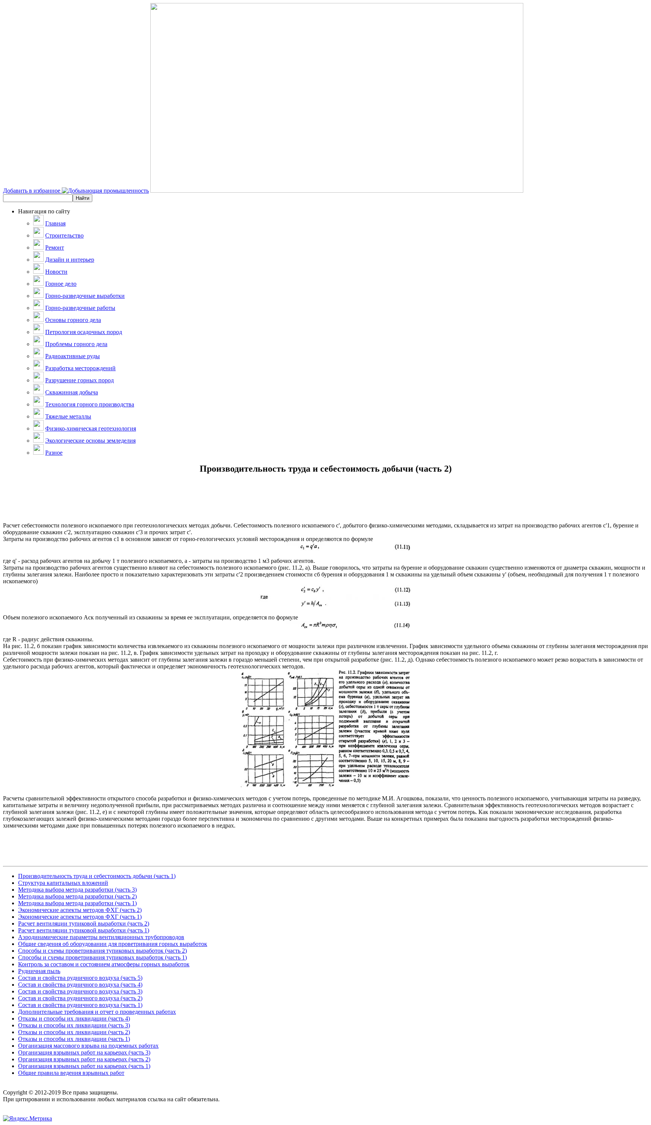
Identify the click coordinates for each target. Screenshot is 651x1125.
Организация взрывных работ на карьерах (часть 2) (84, 1059)
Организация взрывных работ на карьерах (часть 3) (84, 1052)
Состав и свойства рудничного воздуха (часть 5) (80, 978)
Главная (55, 223)
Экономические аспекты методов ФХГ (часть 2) (80, 910)
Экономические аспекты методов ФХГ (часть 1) (80, 916)
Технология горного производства (89, 404)
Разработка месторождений (80, 368)
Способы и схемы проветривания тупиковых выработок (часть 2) (102, 950)
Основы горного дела (73, 320)
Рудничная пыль (39, 971)
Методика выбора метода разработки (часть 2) (77, 896)
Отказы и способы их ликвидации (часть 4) (74, 1018)
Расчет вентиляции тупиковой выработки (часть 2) (83, 923)
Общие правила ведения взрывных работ (71, 1073)
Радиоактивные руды (72, 356)
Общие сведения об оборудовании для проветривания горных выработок (112, 944)
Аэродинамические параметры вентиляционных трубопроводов (101, 937)
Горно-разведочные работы (80, 308)
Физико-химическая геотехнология (90, 428)
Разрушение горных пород (79, 380)
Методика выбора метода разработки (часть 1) (77, 903)
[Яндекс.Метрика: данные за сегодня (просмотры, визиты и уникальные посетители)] (27, 1118)
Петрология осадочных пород (83, 332)
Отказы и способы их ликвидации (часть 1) (74, 1039)
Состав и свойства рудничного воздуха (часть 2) (80, 998)
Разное (54, 452)
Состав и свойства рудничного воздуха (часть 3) (80, 991)
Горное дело (60, 283)
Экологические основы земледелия (90, 440)
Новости (56, 271)
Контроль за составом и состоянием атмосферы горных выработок (103, 964)
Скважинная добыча (71, 392)
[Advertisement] (325, 505)
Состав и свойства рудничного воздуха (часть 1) (80, 1005)
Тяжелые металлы (68, 416)
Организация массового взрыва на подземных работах (88, 1045)
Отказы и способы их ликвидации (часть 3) (74, 1025)
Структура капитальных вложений (63, 883)
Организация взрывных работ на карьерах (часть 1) (84, 1066)
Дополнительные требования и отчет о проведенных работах (97, 1012)
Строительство (64, 235)
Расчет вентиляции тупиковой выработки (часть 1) (83, 930)
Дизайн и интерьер (69, 259)
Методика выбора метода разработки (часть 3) (77, 889)
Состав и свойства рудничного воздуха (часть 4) (80, 984)
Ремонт (54, 247)
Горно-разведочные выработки (85, 296)
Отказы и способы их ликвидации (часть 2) (74, 1032)
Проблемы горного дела (76, 344)
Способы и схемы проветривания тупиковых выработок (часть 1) (102, 957)
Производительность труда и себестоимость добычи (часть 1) (97, 876)
